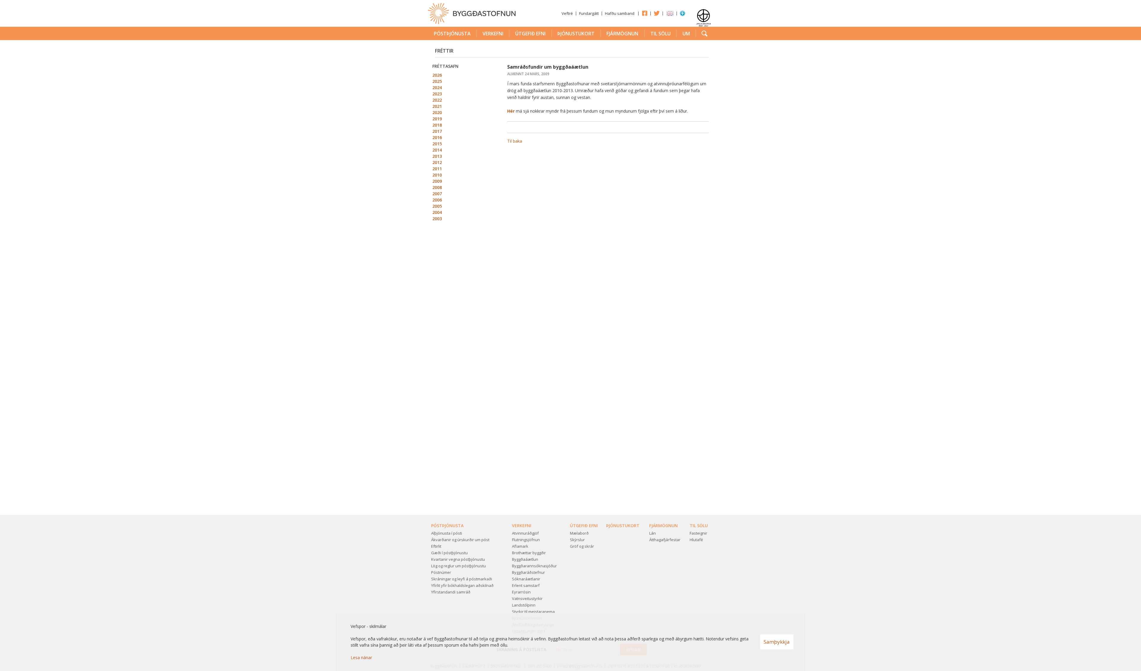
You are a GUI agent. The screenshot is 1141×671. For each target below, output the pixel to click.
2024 (437, 87)
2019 (437, 119)
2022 (437, 100)
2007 (437, 193)
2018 (437, 125)
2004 (437, 212)
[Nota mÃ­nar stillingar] (682, 14)
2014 (437, 150)
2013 (437, 156)
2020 (437, 112)
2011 (437, 168)
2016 (437, 137)
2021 (437, 106)
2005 (437, 206)
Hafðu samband (619, 13)
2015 (437, 144)
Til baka (514, 141)
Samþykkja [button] (777, 641)
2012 (437, 162)
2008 (437, 187)
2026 (437, 75)
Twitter (657, 13)
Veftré (567, 13)
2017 (437, 131)
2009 (437, 181)
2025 (437, 81)
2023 (437, 94)
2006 (437, 200)
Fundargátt (589, 13)
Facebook (644, 13)
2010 (437, 175)
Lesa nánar (361, 657)
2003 (437, 218)
